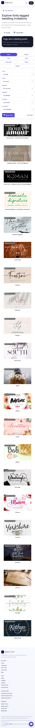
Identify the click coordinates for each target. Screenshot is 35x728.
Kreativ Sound (4, 706)
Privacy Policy (4, 687)
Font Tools (4, 667)
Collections (4, 665)
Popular (26, 54)
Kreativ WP (4, 708)
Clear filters (30, 115)
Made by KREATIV (9, 724)
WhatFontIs (4, 710)
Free (8, 58)
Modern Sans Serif (6, 698)
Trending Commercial (6, 693)
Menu (31, 3)
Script (26, 62)
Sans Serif (8, 62)
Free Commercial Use (6, 695)
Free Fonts (4, 670)
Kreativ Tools (4, 704)
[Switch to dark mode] (26, 3)
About (2, 678)
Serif (26, 58)
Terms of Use (4, 685)
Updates (3, 680)
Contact (3, 682)
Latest (8, 54)
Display (17, 66)
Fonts (2, 663)
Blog (2, 672)
